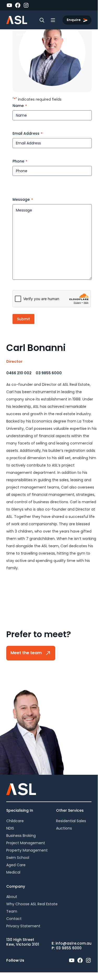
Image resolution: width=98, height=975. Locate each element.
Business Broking (21, 835)
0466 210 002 (19, 373)
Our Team (24, 34)
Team (11, 911)
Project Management (25, 843)
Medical (13, 872)
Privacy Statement (23, 926)
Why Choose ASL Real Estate (32, 904)
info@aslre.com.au (73, 943)
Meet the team (26, 653)
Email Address (27, 133)
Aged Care (16, 865)
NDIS (10, 828)
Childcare (15, 821)
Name (20, 105)
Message (23, 199)
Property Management (27, 850)
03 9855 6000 (49, 373)
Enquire (74, 19)
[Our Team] (10, 34)
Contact (14, 918)
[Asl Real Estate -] (16, 20)
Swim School (17, 857)
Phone (20, 161)
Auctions (64, 828)
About (11, 896)
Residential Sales (71, 821)
